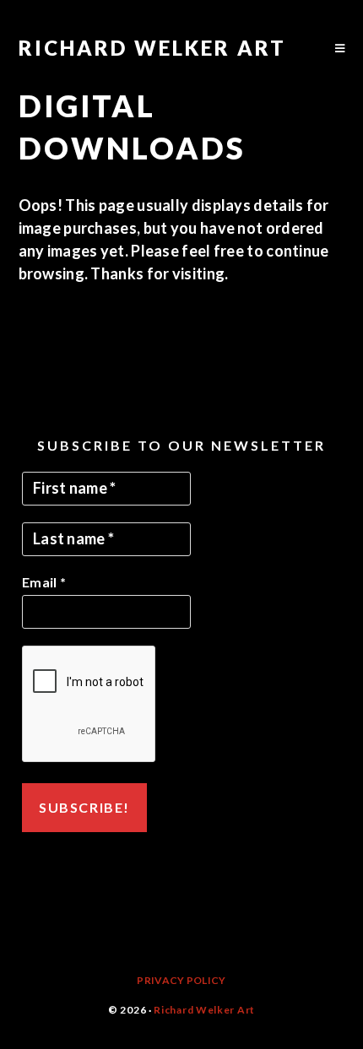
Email (44, 582)
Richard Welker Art (152, 47)
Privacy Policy (181, 980)
